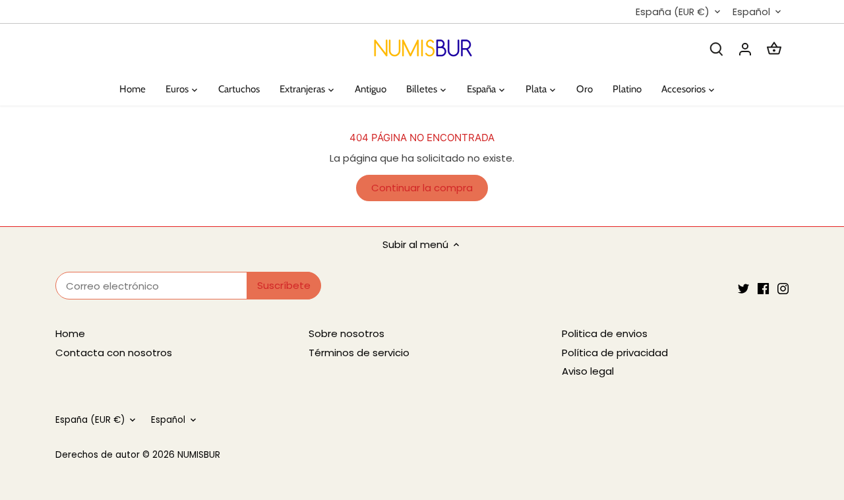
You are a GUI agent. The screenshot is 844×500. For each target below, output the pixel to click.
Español (751, 12)
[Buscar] (716, 48)
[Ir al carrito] (774, 48)
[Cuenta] (745, 48)
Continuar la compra (422, 188)
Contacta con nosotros (113, 352)
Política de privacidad (615, 352)
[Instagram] (783, 288)
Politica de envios (605, 333)
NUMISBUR (198, 455)
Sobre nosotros (346, 333)
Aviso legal (588, 371)
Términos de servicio (359, 352)
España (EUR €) (672, 12)
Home (70, 333)
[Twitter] (743, 288)
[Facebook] (763, 288)
